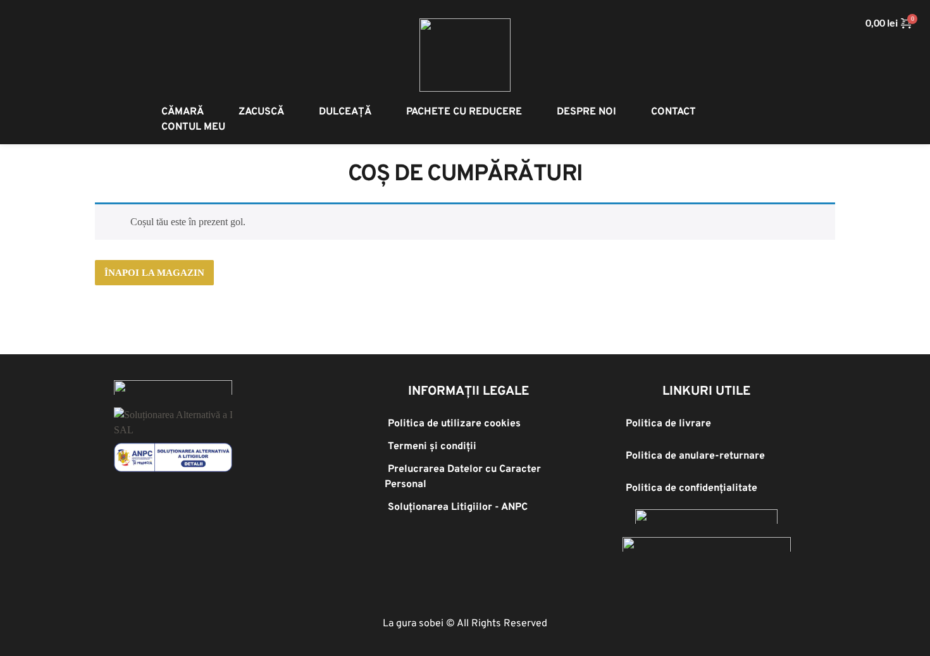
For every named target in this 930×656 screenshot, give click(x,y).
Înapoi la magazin (154, 273)
